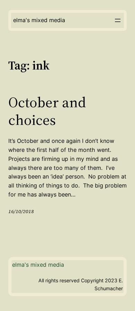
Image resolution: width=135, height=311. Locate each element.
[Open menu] (118, 20)
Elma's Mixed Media (39, 20)
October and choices (47, 110)
